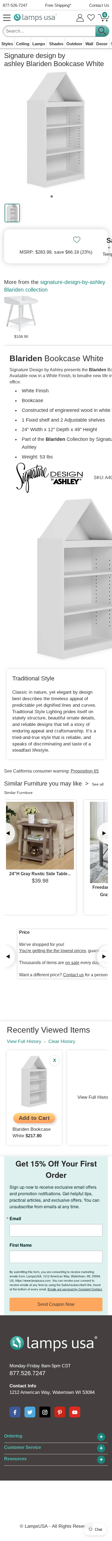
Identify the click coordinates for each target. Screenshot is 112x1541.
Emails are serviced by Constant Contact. (75, 1289)
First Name (21, 1245)
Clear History (61, 1041)
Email (15, 1218)
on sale (72, 962)
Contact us (73, 975)
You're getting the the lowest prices (52, 950)
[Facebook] (15, 1412)
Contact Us (99, 5)
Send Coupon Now (56, 1304)
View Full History (24, 1041)
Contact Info (23, 1385)
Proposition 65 (85, 771)
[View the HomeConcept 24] (40, 836)
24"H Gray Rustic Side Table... (40, 873)
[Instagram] (44, 1412)
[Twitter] (29, 1412)
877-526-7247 (15, 5)
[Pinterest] (59, 1412)
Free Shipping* (58, 5)
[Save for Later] (77, 239)
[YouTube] (74, 1412)
